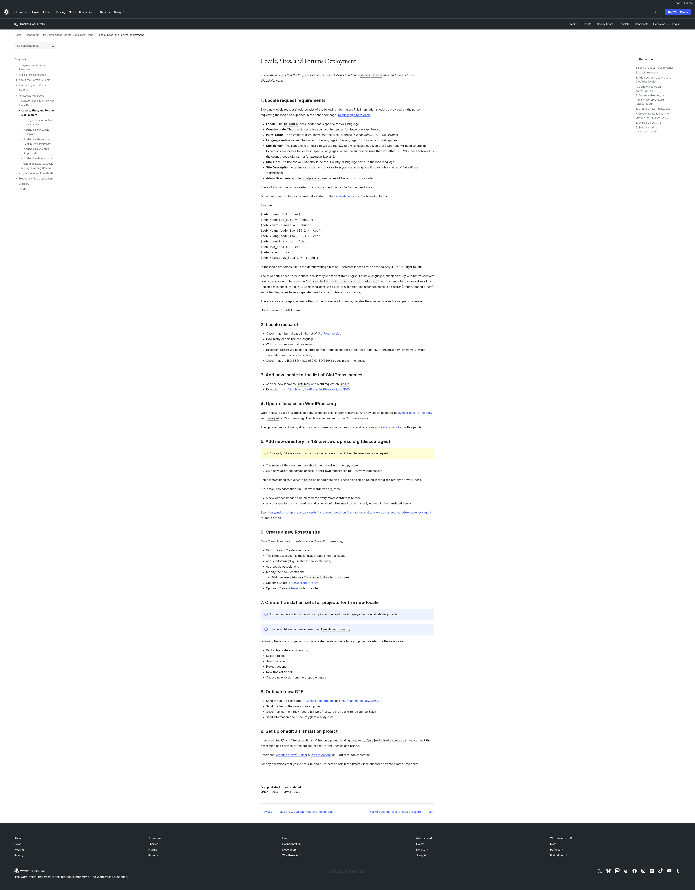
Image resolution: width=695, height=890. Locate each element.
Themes (153, 843)
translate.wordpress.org (335, 629)
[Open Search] (656, 12)
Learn (285, 838)
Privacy (18, 855)
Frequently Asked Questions (36, 178)
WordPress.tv (292, 855)
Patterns (153, 855)
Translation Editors (316, 577)
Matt (554, 843)
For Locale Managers (31, 95)
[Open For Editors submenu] (16, 90)
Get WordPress (678, 12)
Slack (372, 711)
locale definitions (345, 196)
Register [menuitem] (689, 2)
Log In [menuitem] (678, 2)
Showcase (154, 838)
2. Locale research (647, 72)
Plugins (152, 849)
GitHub (344, 384)
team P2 (296, 588)
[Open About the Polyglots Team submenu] (16, 80)
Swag (421, 855)
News (17, 843)
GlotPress (303, 384)
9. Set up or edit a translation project (299, 731)
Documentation (291, 843)
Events (420, 843)
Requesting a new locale (354, 115)
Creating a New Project (291, 755)
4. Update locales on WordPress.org (298, 403)
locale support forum (304, 583)
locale (279, 109)
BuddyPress (559, 855)
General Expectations (320, 701)
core (307, 480)
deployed (273, 418)
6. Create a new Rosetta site (653, 108)
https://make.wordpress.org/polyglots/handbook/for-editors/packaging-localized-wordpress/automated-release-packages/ (349, 512)
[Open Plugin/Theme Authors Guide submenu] (16, 173)
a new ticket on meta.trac (386, 427)
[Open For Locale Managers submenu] (16, 96)
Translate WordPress (32, 23)
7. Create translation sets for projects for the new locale (320, 602)
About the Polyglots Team (34, 79)
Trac (407, 764)
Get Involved (424, 838)
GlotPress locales (329, 333)
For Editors (25, 90)
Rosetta (376, 75)
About (18, 838)
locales (365, 75)
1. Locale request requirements (654, 67)
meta (357, 764)
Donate (422, 849)
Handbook (32, 34)
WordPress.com (561, 838)
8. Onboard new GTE (648, 122)
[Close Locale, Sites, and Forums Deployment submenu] (19, 110)
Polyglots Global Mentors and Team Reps (68, 34)
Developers (289, 849)
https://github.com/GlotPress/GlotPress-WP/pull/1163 (314, 389)
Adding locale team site (38, 158)
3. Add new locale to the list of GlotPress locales (311, 374)
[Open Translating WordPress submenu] (16, 85)
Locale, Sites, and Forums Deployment (38, 112)
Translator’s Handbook (32, 74)
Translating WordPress (32, 85)
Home (18, 34)
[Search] (52, 45)
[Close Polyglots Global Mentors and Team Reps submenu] (16, 101)
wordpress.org (311, 178)
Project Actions (321, 755)
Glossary (24, 183)
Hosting (19, 849)
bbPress (556, 849)
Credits (23, 189)
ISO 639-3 (290, 124)
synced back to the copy (415, 413)
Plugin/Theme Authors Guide (36, 173)
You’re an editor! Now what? (360, 701)
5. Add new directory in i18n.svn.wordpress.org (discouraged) (650, 99)
